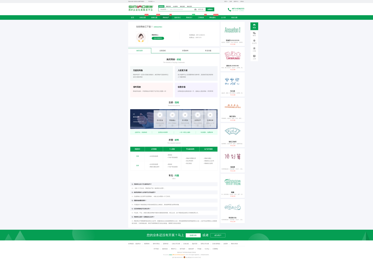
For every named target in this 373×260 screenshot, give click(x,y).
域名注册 (234, 17)
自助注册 (142, 17)
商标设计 (189, 17)
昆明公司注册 (205, 243)
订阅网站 (215, 249)
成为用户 (217, 235)
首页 (132, 17)
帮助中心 (173, 249)
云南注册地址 (216, 243)
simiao (170, 254)
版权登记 (177, 17)
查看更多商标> (158, 27)
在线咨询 (159, 38)
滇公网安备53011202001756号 (193, 257)
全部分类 (201, 9)
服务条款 (165, 249)
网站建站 (212, 17)
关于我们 (156, 249)
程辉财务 (147, 243)
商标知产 (166, 17)
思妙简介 (138, 243)
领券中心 (236, 1)
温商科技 (165, 243)
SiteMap (207, 249)
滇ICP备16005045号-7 (177, 257)
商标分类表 (234, 243)
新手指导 (182, 249)
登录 (225, 1)
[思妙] (140, 10)
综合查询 (163, 9)
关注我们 (150, 1)
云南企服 (186, 243)
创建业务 (193, 235)
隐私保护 (191, 249)
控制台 (242, 1)
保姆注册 (154, 17)
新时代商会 (156, 243)
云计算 (223, 17)
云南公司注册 (176, 243)
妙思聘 (226, 243)
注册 (230, 1)
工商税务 (201, 17)
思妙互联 (194, 243)
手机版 (199, 249)
